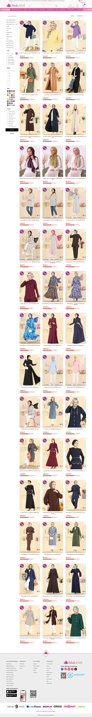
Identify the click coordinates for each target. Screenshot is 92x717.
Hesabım (35, 663)
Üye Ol (34, 670)
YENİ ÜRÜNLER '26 (5, 9)
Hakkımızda (22, 666)
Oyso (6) (10, 116)
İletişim (21, 668)
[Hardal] (10, 101)
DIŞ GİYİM (35, 9)
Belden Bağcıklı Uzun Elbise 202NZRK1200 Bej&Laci (52, 303)
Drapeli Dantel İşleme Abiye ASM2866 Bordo (52, 345)
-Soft (39, 715)
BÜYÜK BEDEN (50, 9)
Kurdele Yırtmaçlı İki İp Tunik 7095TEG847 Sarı (52, 52)
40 (9, 78)
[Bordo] (12, 95)
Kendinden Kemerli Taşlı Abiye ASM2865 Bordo (53, 470)
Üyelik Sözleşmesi (10, 676)
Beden (8, 68)
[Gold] (8, 99)
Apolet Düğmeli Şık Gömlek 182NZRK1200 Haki (29, 220)
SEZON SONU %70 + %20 (17, 9)
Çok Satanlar (49, 679)
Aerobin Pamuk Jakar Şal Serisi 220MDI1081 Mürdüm (29, 178)
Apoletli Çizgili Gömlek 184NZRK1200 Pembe (76, 387)
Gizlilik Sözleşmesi (10, 683)
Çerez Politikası (9, 681)
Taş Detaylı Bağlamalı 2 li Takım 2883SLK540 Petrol (75, 637)
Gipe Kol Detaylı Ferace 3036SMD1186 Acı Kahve (53, 596)
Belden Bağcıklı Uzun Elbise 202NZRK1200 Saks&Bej (75, 304)
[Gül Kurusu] (12, 99)
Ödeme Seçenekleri (10, 666)
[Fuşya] (14, 97)
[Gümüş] (14, 99)
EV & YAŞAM (78, 9)
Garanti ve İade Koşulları (11, 668)
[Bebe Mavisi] (12, 93)
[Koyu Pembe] (8, 91)
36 (9, 73)
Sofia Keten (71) (12, 118)
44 (9, 82)
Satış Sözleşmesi (9, 679)
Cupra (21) (11, 123)
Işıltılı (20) (11, 125)
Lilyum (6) (11, 119)
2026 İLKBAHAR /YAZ (11, 22)
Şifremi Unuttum (36, 666)
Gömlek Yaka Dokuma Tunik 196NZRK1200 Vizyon (30, 261)
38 (9, 75)
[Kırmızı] (10, 103)
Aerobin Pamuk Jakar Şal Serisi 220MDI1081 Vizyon (75, 178)
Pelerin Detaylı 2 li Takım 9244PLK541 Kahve (30, 554)
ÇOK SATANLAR (9, 45)
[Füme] (12, 97)
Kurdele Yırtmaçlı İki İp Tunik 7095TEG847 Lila (75, 52)
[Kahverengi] (14, 101)
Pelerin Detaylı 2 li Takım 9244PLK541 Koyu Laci (75, 512)
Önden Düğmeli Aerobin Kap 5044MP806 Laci (30, 596)
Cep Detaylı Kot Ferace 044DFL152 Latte (53, 94)
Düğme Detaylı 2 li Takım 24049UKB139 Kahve (75, 261)
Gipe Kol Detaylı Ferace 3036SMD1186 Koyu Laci (75, 596)
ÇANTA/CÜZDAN (71, 9)
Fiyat (8, 50)
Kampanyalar (49, 683)
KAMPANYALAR (9, 47)
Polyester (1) (11, 114)
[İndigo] (12, 101)
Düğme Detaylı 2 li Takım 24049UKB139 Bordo (30, 303)
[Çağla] (14, 95)
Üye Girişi (35, 672)
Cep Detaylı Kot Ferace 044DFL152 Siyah (75, 94)
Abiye (48, 670)
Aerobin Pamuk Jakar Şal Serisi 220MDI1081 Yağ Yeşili (52, 179)
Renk (8, 88)
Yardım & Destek (9, 685)
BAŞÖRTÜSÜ (62, 9)
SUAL (7, 38)
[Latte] (10, 105)
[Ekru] (8, 97)
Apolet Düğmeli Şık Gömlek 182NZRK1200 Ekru (52, 220)
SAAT (57, 9)
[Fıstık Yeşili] (10, 97)
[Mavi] (14, 105)
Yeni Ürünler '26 (50, 663)
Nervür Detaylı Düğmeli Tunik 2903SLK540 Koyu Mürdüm (52, 638)
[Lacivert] (8, 105)
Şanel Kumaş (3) (12, 113)
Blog (47, 681)
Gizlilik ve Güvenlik (10, 674)
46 (9, 85)
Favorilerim (35, 668)
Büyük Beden (49, 672)
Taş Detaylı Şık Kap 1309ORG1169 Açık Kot (52, 429)
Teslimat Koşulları (9, 672)
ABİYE (30, 9)
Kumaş (8, 109)
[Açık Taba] (12, 91)
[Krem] (14, 103)
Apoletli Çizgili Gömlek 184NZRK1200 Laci (52, 387)
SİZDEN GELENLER (87, 9)
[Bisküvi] (10, 95)
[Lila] (12, 105)
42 (9, 80)
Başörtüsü (49, 674)
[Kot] (12, 103)
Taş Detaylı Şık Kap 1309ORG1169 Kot (75, 429)
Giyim (48, 666)
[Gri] (10, 99)
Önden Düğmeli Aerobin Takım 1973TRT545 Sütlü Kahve (52, 513)
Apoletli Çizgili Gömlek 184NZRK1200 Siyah (29, 429)
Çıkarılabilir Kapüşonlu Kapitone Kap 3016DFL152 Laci (53, 137)
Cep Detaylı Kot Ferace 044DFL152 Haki (30, 94)
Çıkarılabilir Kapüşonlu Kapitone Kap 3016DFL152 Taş (75, 136)
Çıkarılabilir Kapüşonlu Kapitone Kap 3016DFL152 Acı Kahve (29, 137)
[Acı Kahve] (10, 91)
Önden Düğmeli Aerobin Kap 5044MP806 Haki (76, 554)
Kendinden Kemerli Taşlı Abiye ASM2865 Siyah (30, 512)
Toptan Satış (8, 663)
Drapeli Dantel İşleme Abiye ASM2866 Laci (75, 345)
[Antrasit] (14, 91)
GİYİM (25, 9)
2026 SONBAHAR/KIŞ (11, 20)
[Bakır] (10, 93)
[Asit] (8, 93)
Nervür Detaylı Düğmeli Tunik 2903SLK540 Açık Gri (30, 637)
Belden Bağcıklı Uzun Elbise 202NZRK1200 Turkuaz (30, 345)
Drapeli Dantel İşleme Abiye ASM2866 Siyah (30, 387)
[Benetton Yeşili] (8, 95)
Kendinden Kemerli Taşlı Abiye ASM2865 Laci (76, 470)
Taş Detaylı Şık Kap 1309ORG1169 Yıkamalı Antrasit (29, 470)
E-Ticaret (42, 715)
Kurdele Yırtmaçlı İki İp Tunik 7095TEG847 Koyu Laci (29, 52)
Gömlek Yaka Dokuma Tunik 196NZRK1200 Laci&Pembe (52, 262)
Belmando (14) (11, 121)
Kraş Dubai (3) (11, 111)
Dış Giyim (49, 668)
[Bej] (14, 93)
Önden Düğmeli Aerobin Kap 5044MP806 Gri (52, 554)
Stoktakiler (73, 15)
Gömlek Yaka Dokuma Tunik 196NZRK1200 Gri (75, 220)
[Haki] (8, 101)
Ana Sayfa (22, 663)
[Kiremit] (8, 103)
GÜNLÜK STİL (42, 9)
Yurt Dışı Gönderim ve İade (11, 670)
